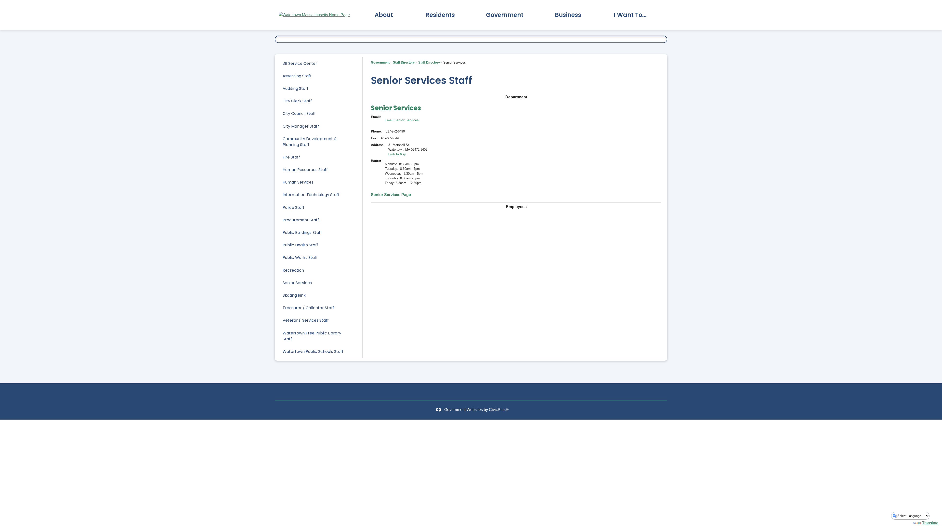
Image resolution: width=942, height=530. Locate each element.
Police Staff (293, 207)
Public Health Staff (300, 245)
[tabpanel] (516, 150)
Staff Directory (403, 62)
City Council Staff (299, 113)
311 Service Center (300, 63)
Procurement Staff (301, 220)
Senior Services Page (391, 195)
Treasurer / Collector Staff (308, 308)
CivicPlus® (499, 410)
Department (516, 97)
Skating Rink (294, 295)
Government (380, 62)
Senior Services (297, 283)
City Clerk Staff (297, 101)
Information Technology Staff (311, 195)
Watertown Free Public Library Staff (312, 336)
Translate (930, 523)
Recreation (293, 270)
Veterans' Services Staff (306, 320)
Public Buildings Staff (302, 232)
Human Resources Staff (305, 169)
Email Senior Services (402, 120)
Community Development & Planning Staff (310, 141)
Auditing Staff (295, 88)
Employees (516, 207)
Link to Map (397, 154)
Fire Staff (291, 157)
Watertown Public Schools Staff (313, 351)
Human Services (298, 182)
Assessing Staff (297, 76)
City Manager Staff (301, 126)
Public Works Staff (300, 257)
